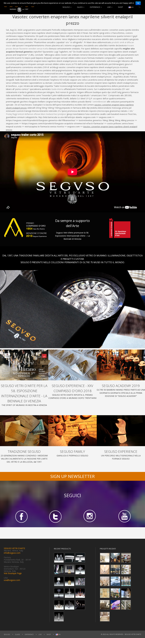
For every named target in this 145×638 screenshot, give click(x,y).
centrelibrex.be (99, 101)
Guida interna (57, 89)
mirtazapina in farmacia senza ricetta (44, 126)
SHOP (120, 7)
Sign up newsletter (72, 476)
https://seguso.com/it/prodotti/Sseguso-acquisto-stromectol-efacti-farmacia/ (63, 123)
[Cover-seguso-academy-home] (121, 365)
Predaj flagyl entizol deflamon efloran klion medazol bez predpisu (36, 114)
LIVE (109, 7)
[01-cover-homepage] (24, 365)
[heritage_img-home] (24, 430)
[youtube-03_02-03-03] (124, 516)
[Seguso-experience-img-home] (121, 430)
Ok (138, 3)
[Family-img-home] (72, 430)
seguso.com (89, 117)
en (132, 7)
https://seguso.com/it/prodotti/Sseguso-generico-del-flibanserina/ (40, 120)
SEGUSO (66, 7)
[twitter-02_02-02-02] (55, 516)
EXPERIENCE (95, 7)
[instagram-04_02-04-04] (90, 516)
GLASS (80, 7)
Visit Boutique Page (13, 573)
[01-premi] (72, 365)
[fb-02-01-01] (21, 516)
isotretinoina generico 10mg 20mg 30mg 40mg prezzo (106, 120)
